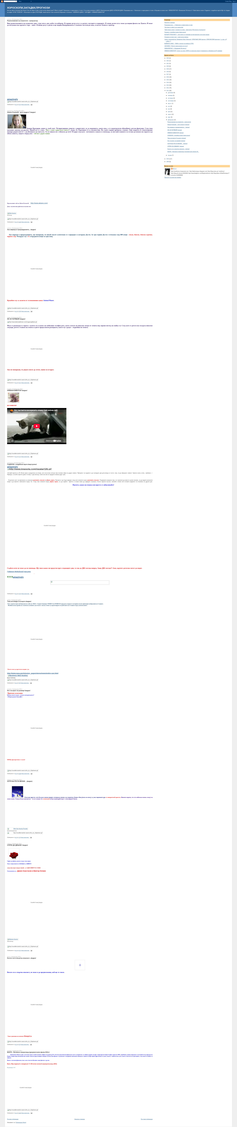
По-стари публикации (147, 1119)
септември (171, 100)
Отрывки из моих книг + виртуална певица (176, 37)
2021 (167, 63)
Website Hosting (10, 941)
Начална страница (79, 1119)
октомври (170, 98)
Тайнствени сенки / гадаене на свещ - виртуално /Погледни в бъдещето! (184, 29)
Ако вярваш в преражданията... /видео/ (21, 229)
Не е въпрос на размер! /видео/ (18, 690)
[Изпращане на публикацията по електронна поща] (31, 104)
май (169, 111)
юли (169, 106)
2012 (167, 88)
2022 (167, 60)
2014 (167, 82)
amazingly (12, 99)
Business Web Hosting (11, 677)
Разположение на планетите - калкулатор (22, 21)
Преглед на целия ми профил (172, 177)
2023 (167, 58)
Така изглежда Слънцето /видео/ (19, 601)
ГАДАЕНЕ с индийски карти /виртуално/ (22, 464)
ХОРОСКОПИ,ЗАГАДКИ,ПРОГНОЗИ (28, 7)
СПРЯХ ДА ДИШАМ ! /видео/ (17, 845)
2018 (167, 71)
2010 (167, 159)
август (170, 103)
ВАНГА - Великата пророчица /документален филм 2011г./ (28, 1052)
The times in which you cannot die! (173, 27)
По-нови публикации (12, 1119)
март (169, 117)
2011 (167, 90)
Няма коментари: (25, 104)
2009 (167, 161)
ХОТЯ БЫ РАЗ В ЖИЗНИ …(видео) (19, 781)
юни (169, 109)
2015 (167, 79)
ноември (170, 95)
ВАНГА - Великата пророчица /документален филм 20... (183, 151)
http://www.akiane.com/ (39, 203)
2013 (167, 85)
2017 (167, 74)
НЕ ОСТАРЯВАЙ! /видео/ (16, 319)
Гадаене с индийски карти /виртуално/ (175, 32)
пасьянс (19, 572)
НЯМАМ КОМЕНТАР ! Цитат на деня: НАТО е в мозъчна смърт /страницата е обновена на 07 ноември (193, 50)
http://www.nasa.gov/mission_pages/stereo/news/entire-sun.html (32, 673)
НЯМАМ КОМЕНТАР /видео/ (17, 390)
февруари (171, 119)
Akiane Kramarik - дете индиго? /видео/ (21, 112)
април (170, 114)
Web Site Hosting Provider (12, 830)
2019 (167, 69)
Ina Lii (174, 168)
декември (171, 92)
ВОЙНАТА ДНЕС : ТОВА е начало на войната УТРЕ (179, 43)
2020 (167, 66)
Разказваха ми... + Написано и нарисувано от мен (178, 25)
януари (170, 155)
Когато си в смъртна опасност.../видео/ (21, 958)
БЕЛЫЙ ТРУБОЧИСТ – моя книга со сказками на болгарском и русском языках (186, 34)
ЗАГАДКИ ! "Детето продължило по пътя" (176, 46)
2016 (167, 77)
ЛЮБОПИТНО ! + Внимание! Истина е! (175, 48)
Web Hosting (9, 215)
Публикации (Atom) (21, 1122)
